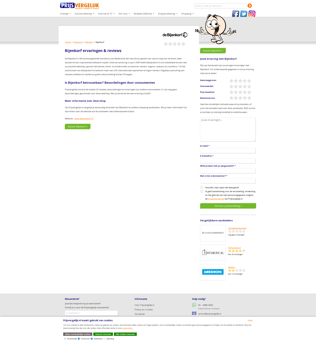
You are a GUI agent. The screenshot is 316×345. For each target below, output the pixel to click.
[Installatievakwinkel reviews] (213, 239)
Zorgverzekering (166, 13)
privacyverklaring (216, 198)
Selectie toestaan (103, 334)
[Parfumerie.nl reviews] (213, 258)
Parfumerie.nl (234, 247)
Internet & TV (105, 13)
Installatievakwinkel (237, 228)
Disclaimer (140, 313)
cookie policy (127, 328)
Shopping (186, 13)
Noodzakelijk (72, 339)
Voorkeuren (85, 339)
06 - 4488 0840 (209, 307)
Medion (231, 267)
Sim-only (123, 13)
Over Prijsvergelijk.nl (144, 305)
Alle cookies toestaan (125, 334)
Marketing (110, 339)
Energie (64, 13)
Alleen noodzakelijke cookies (77, 334)
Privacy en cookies (144, 309)
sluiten (250, 320)
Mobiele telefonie (143, 13)
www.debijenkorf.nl (83, 118)
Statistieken (98, 339)
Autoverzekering (83, 13)
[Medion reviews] (213, 278)
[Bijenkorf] (175, 40)
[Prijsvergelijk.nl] (79, 9)
